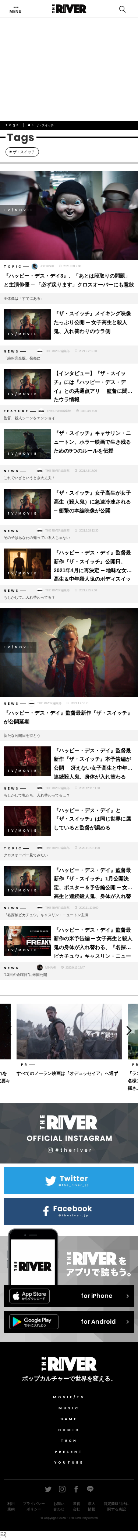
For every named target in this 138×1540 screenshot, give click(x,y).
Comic (69, 1430)
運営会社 (76, 1506)
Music (69, 1408)
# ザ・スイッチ (22, 152)
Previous (7, 1030)
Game (69, 1419)
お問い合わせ (58, 1506)
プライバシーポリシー (34, 1506)
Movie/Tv (69, 1397)
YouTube (69, 1462)
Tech (69, 1440)
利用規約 (11, 1506)
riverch (93, 1518)
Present (69, 1452)
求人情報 (91, 1506)
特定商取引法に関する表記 (117, 1506)
